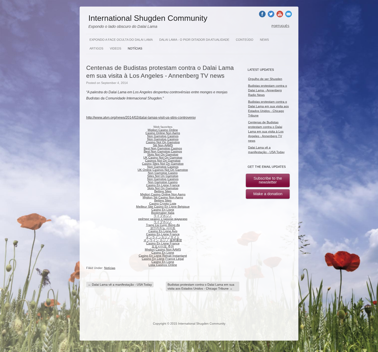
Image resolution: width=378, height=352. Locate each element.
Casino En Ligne (162, 209)
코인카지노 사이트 (162, 228)
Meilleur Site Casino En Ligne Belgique (163, 206)
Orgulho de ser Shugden (265, 79)
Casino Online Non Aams (162, 133)
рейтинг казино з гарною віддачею (162, 219)
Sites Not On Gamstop (162, 176)
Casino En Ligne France (163, 185)
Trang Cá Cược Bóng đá (163, 225)
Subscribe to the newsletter (268, 180)
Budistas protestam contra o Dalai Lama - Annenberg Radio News (267, 90)
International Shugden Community (147, 18)
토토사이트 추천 (163, 246)
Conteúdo (244, 39)
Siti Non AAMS (163, 145)
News (264, 39)
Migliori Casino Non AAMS (163, 249)
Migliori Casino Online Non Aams (163, 194)
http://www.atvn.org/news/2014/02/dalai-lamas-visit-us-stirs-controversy (141, 117)
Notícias (135, 48)
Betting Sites (163, 191)
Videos (115, 48)
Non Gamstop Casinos (162, 136)
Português (280, 26)
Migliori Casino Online (163, 130)
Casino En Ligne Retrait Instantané (163, 255)
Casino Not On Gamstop (163, 142)
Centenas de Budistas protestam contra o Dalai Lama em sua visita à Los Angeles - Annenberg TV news (266, 131)
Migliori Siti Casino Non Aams (163, 197)
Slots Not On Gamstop (162, 154)
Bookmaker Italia (162, 212)
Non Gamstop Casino (163, 173)
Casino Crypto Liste (162, 203)
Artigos (96, 48)
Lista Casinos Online (163, 265)
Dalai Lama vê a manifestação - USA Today (120, 284)
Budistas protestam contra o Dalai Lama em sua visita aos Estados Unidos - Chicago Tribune (201, 286)
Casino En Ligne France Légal (163, 258)
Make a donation (267, 194)
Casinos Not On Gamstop (162, 160)
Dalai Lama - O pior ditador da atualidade (194, 39)
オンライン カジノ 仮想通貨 (163, 240)
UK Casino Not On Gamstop (162, 157)
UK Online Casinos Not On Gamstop (163, 170)
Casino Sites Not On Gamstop (163, 163)
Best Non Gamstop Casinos (163, 148)
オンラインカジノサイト (163, 237)
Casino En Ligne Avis (162, 231)
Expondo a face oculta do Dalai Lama (121, 39)
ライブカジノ (163, 216)
